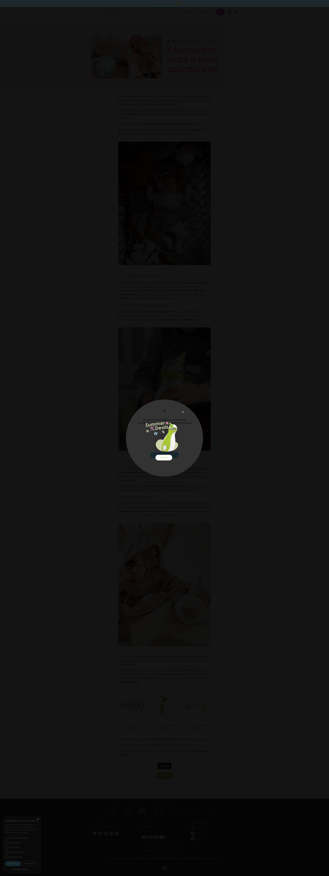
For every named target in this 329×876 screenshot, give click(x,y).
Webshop (164, 457)
